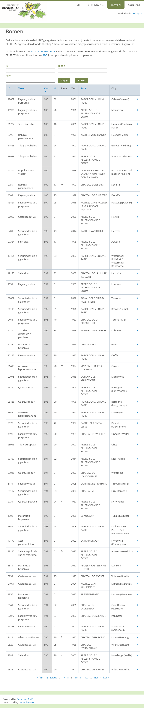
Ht (55, 88)
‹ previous (51, 677)
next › (97, 677)
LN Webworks (26, 702)
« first (40, 677)
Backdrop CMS (25, 699)
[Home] (23, 11)
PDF (45, 55)
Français (137, 13)
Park (8, 75)
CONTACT (134, 5)
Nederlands (124, 13)
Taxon (61, 65)
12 (86, 677)
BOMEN (116, 5)
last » (106, 677)
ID (7, 65)
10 (76, 677)
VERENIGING (96, 5)
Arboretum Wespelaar (43, 51)
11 (81, 677)
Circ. (47, 88)
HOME (76, 5)
